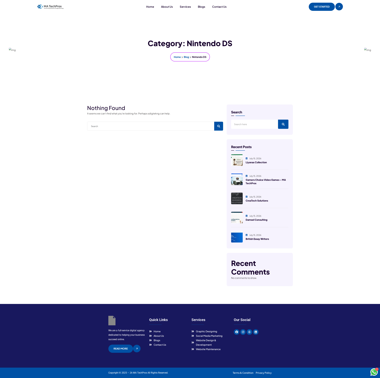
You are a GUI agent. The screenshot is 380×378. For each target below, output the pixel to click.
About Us (167, 6)
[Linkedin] (256, 332)
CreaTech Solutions (257, 200)
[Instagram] (243, 332)
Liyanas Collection (256, 162)
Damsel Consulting (256, 219)
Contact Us (219, 6)
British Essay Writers (257, 238)
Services (185, 6)
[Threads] (249, 332)
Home (150, 6)
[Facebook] (236, 332)
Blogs (201, 6)
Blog (186, 56)
